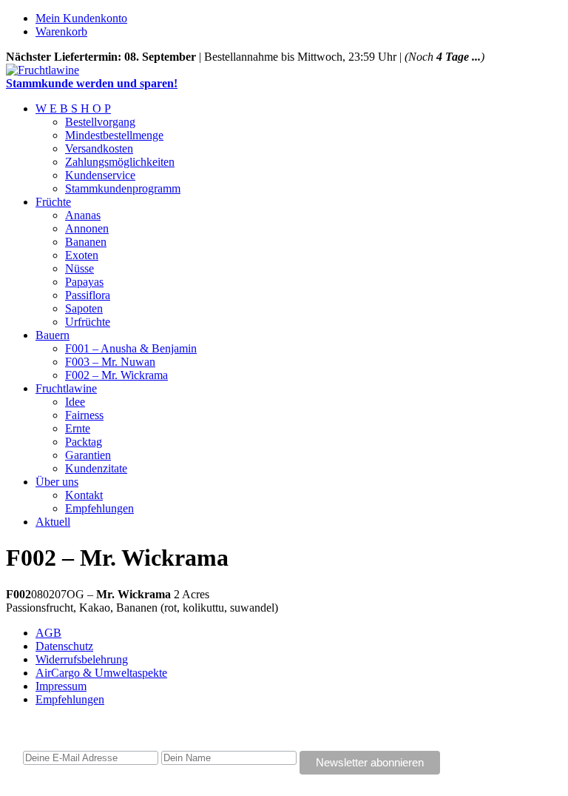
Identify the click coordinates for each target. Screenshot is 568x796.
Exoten (81, 255)
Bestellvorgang (100, 122)
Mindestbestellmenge (114, 135)
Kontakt (84, 495)
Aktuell (53, 521)
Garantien (88, 455)
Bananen (85, 241)
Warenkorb (61, 31)
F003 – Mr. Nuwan (110, 361)
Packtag (83, 441)
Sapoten (84, 308)
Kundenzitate (96, 468)
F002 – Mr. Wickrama (116, 375)
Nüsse (79, 268)
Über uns (57, 481)
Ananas (83, 215)
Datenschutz (64, 646)
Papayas (84, 281)
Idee (75, 401)
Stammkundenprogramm (122, 188)
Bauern (53, 335)
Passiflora (87, 295)
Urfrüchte (87, 321)
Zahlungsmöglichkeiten (120, 161)
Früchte (53, 201)
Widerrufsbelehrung (82, 659)
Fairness (84, 415)
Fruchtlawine (66, 388)
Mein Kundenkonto (81, 18)
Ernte (77, 428)
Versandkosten (99, 148)
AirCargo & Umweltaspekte (101, 672)
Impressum (61, 686)
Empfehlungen (99, 508)
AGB (48, 632)
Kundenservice (100, 175)
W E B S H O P (73, 108)
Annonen (87, 228)
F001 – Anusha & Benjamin (131, 348)
